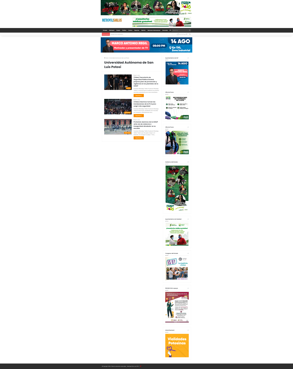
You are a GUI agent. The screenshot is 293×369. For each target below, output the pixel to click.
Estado (118, 30)
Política (124, 30)
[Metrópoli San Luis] (112, 20)
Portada (105, 30)
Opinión (143, 30)
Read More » (139, 95)
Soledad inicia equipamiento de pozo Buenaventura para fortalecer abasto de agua (130, 34)
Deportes (136, 30)
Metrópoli (111, 30)
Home (106, 58)
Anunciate (165, 30)
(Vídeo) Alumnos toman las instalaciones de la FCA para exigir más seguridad (145, 104)
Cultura (130, 30)
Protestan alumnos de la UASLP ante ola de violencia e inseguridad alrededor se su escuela (146, 125)
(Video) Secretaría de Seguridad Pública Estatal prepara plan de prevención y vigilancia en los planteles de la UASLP (146, 81)
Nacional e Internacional (154, 30)
